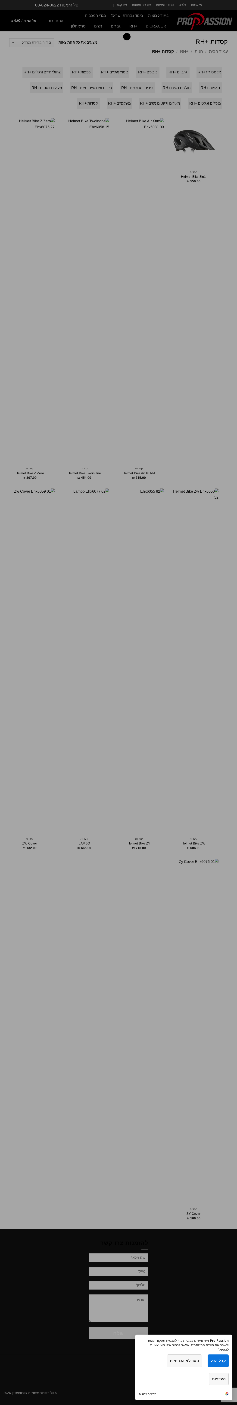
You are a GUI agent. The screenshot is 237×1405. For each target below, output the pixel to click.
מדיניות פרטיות (147, 1394)
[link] (227, 1394)
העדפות (219, 1378)
